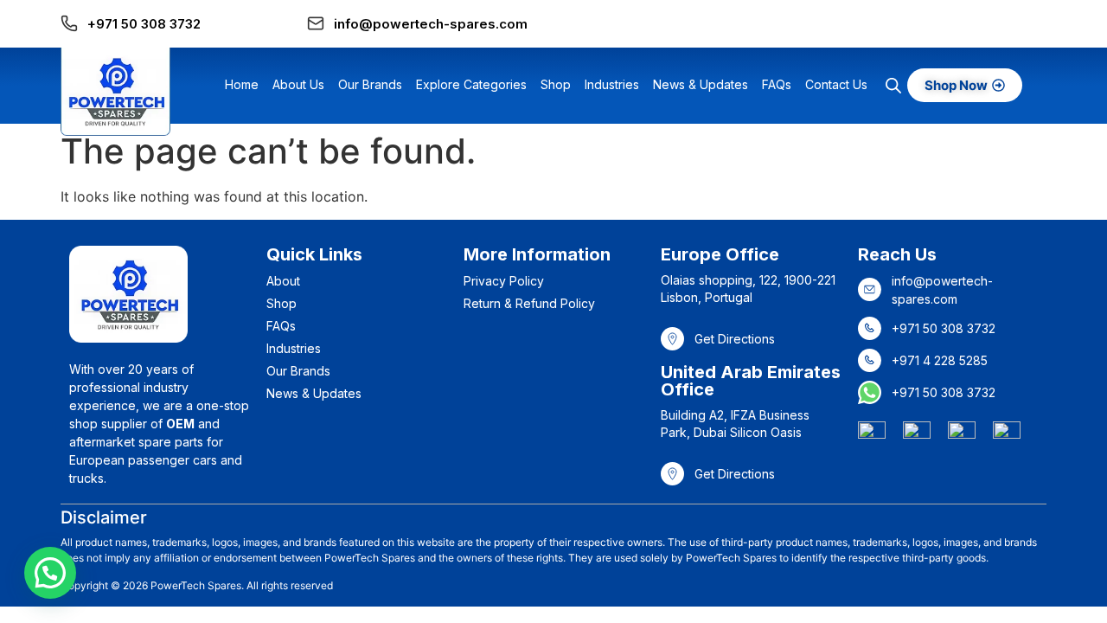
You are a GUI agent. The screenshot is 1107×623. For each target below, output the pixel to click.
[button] (50, 573)
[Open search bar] (893, 85)
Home (242, 84)
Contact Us (836, 84)
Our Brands (370, 84)
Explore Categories (471, 84)
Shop (556, 84)
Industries (612, 84)
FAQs (776, 84)
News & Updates (700, 84)
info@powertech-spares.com (431, 24)
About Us (298, 84)
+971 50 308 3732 (144, 24)
